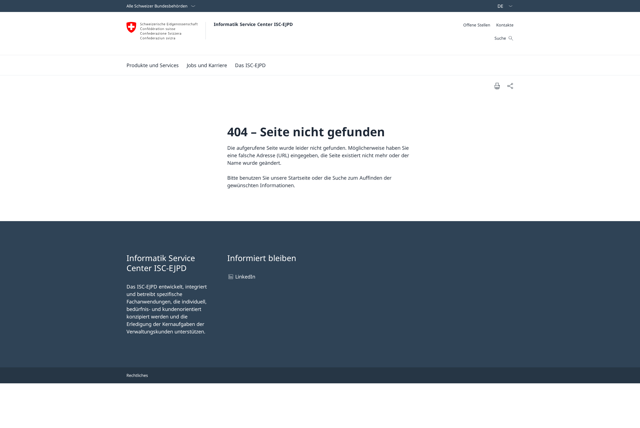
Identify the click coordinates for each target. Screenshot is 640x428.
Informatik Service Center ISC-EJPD (253, 24)
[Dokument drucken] (497, 85)
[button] (152, 65)
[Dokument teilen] (510, 85)
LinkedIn (245, 276)
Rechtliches (137, 375)
